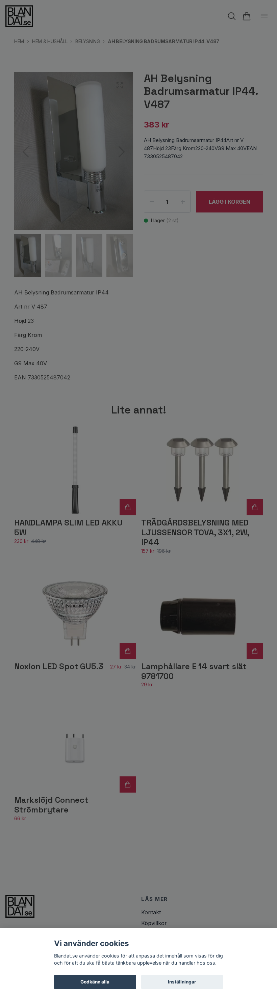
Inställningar (182, 981)
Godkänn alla (94, 981)
